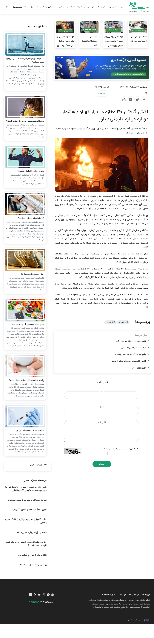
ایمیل (102, 407)
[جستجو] (7, 7)
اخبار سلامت (120, 7)
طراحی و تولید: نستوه (135, 620)
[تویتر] (39, 595)
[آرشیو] (30, 595)
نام (102, 391)
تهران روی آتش (139, 367)
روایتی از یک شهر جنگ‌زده (33, 564)
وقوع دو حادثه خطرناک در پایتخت (130, 354)
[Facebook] (144, 99)
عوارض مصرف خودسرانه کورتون (30, 430)
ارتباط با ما (134, 594)
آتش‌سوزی (123, 322)
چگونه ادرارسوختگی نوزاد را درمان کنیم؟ (26, 380)
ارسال (101, 464)
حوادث (101, 93)
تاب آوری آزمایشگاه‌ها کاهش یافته (90, 41)
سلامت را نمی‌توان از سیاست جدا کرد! (138, 39)
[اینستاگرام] (44, 595)
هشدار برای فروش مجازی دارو (32, 532)
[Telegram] (131, 99)
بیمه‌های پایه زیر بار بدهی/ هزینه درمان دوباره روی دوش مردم (114, 43)
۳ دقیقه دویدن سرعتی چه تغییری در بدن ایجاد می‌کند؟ (25, 60)
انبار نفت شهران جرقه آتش (133, 347)
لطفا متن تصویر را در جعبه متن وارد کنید (121, 449)
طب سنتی (95, 7)
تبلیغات (122, 594)
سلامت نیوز (139, 7)
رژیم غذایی (52, 7)
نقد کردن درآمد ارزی (38, 464)
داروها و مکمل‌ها (83, 7)
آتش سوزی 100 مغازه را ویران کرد (131, 341)
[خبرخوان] (35, 595)
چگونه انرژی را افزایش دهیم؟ (31, 171)
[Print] (124, 99)
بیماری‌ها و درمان (107, 7)
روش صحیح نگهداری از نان (32, 274)
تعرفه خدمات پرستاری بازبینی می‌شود (27, 500)
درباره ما (146, 594)
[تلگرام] (48, 595)
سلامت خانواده (70, 7)
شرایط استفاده (108, 594)
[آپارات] (52, 595)
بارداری (61, 7)
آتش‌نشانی (110, 322)
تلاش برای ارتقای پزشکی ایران (32, 555)
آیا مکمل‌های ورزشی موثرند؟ (31, 218)
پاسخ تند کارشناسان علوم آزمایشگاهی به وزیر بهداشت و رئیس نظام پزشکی (26, 488)
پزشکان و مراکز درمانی (38, 7)
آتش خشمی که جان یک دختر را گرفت (129, 361)
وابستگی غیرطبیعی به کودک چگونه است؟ (25, 121)
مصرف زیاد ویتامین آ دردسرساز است (27, 324)
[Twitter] (137, 99)
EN (32, 7)
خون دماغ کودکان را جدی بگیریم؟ (29, 509)
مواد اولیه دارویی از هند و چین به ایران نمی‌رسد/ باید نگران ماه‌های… (65, 43)
